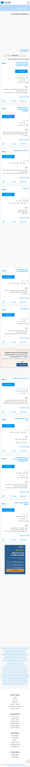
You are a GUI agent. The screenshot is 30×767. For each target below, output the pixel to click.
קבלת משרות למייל (15, 744)
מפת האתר (15, 702)
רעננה (23, 514)
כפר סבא (23, 198)
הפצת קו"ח (15, 738)
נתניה (24, 161)
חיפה (18, 75)
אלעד (24, 75)
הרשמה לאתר (15, 736)
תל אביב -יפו (19, 388)
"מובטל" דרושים (15, 704)
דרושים (15, 740)
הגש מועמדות (21, 71)
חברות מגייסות (15, 742)
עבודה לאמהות (15, 721)
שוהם (24, 470)
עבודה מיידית (15, 717)
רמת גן (23, 388)
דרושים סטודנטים (15, 723)
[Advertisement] (15, 31)
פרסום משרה (15, 757)
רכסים (21, 75)
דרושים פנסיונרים (15, 725)
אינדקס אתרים (15, 747)
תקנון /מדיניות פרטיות (15, 706)
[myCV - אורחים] (15, 574)
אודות (15, 698)
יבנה (24, 430)
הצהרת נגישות (15, 708)
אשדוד (24, 120)
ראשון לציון (23, 319)
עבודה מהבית (15, 719)
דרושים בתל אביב (15, 727)
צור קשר (15, 700)
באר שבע (23, 281)
